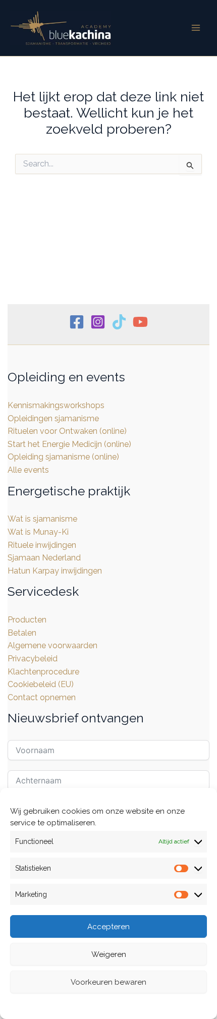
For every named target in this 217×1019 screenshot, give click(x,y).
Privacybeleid (132, 1004)
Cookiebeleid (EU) (41, 684)
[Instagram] (97, 321)
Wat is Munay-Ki (38, 532)
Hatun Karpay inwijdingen (55, 571)
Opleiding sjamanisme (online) (63, 457)
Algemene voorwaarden (52, 645)
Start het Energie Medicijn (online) (69, 444)
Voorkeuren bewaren (108, 982)
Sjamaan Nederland (44, 557)
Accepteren (108, 926)
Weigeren (108, 954)
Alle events (28, 470)
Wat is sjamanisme (42, 519)
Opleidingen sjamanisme (53, 418)
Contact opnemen (42, 697)
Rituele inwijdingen (42, 545)
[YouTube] (140, 321)
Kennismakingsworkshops (56, 405)
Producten (27, 620)
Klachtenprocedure (43, 671)
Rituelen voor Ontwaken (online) (67, 431)
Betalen (22, 633)
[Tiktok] (119, 321)
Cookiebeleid (79, 1004)
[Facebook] (76, 321)
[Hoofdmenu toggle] (196, 28)
